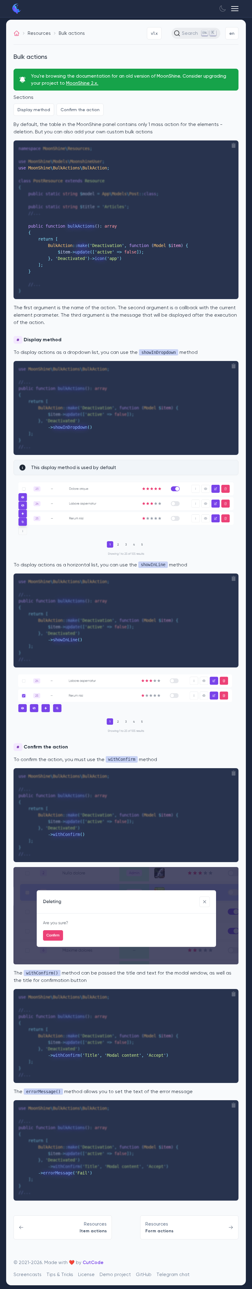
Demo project (115, 1274)
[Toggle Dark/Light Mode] (222, 8)
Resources (39, 33)
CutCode (93, 1262)
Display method (34, 109)
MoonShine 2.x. (82, 83)
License (86, 1274)
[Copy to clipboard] (233, 145)
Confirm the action (80, 109)
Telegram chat (173, 1274)
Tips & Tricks (59, 1274)
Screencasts (27, 1274)
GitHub (144, 1274)
